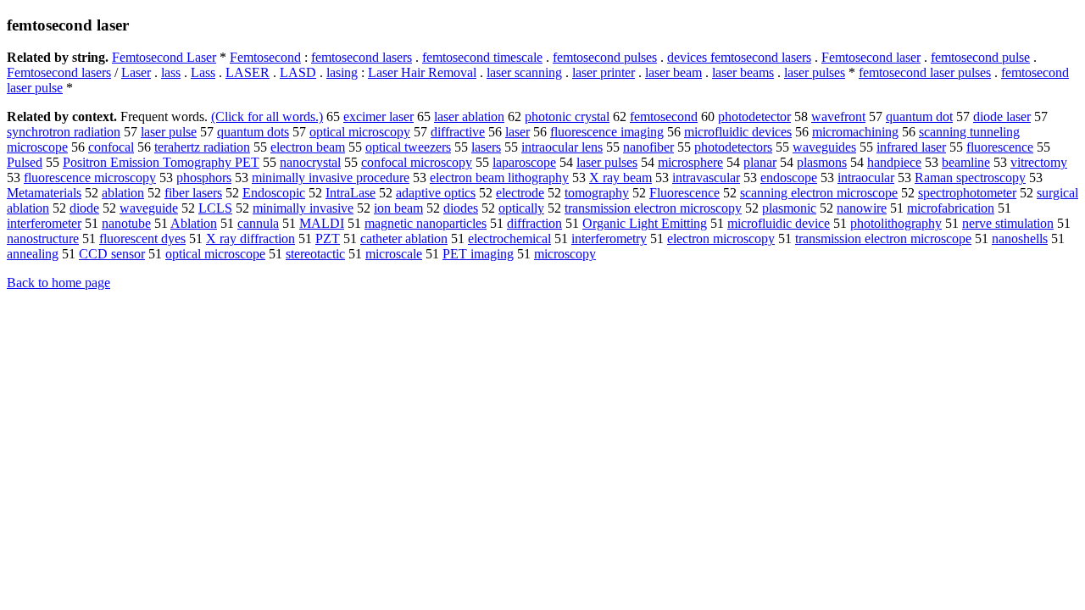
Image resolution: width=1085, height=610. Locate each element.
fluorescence (999, 147)
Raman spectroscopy (970, 177)
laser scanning (524, 72)
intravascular (706, 177)
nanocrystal (310, 162)
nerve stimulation (1008, 223)
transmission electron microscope (883, 238)
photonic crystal (567, 116)
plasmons (822, 162)
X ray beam (620, 177)
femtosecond (664, 116)
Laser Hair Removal (422, 72)
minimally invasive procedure (330, 177)
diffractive (458, 132)
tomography (597, 193)
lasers (486, 147)
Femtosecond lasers (59, 72)
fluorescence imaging (607, 132)
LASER (247, 72)
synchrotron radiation (63, 132)
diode (84, 208)
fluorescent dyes (142, 238)
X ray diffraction (250, 238)
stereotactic (315, 254)
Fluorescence (684, 193)
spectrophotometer (967, 193)
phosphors (203, 177)
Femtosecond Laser (164, 57)
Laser (136, 72)
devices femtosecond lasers (739, 57)
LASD (298, 72)
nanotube (126, 223)
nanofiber (648, 147)
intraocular (865, 177)
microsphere (690, 162)
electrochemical (509, 238)
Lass (203, 72)
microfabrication (950, 208)
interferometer (44, 223)
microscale (393, 254)
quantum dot (919, 116)
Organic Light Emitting (644, 223)
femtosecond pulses (605, 57)
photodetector (754, 116)
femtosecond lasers (361, 57)
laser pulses (814, 72)
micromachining (855, 132)
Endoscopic (273, 193)
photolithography (896, 223)
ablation (123, 193)
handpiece (894, 162)
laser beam (673, 72)
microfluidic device (778, 223)
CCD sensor (112, 254)
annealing (32, 254)
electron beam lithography (499, 177)
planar (759, 162)
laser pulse (169, 132)
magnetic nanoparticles (425, 223)
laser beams (743, 72)
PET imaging (478, 254)
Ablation (193, 223)
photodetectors (733, 147)
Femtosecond (265, 57)
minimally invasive (303, 208)
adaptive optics (436, 193)
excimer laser (378, 116)
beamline (966, 162)
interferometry (609, 238)
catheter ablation (404, 238)
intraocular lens (562, 147)
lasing (342, 72)
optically (521, 208)
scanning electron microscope (819, 193)
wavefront (838, 116)
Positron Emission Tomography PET (161, 162)
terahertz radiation (202, 147)
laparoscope (524, 162)
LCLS (215, 208)
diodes (460, 208)
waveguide (149, 208)
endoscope (788, 177)
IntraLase (351, 193)
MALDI (321, 223)
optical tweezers (408, 147)
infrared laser (911, 147)
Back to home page (58, 282)
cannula (258, 223)
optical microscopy (359, 132)
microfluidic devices (738, 132)
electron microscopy (721, 238)
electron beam (307, 147)
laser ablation (469, 116)
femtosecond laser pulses (925, 72)
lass (171, 72)
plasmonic (789, 208)
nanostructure (43, 238)
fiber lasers (193, 193)
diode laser (1002, 116)
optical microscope (215, 254)
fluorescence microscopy (90, 177)
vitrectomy (1038, 162)
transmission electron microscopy (653, 208)
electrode (520, 193)
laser (517, 132)
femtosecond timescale (482, 57)
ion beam (398, 208)
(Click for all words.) (267, 116)
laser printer (603, 72)
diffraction (534, 223)
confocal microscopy (416, 162)
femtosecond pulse (980, 57)
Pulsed (24, 162)
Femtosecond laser (871, 57)
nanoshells (1020, 238)
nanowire (862, 208)
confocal (111, 147)
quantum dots (253, 132)
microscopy (565, 254)
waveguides (824, 147)
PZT (327, 238)
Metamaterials (44, 193)
